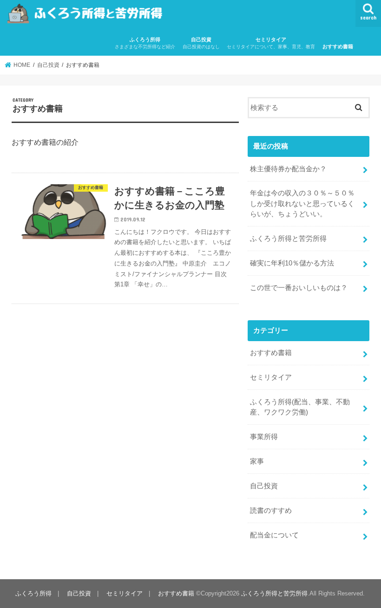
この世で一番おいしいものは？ (299, 287)
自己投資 (201, 43)
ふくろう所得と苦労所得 (288, 238)
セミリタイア (271, 43)
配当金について (274, 535)
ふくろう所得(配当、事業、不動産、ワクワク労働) (300, 407)
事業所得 (264, 436)
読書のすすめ (271, 510)
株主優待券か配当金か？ (288, 169)
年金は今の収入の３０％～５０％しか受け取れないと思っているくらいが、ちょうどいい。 (302, 203)
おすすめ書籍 (337, 46)
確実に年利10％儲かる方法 (292, 263)
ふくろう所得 (145, 43)
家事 (257, 461)
